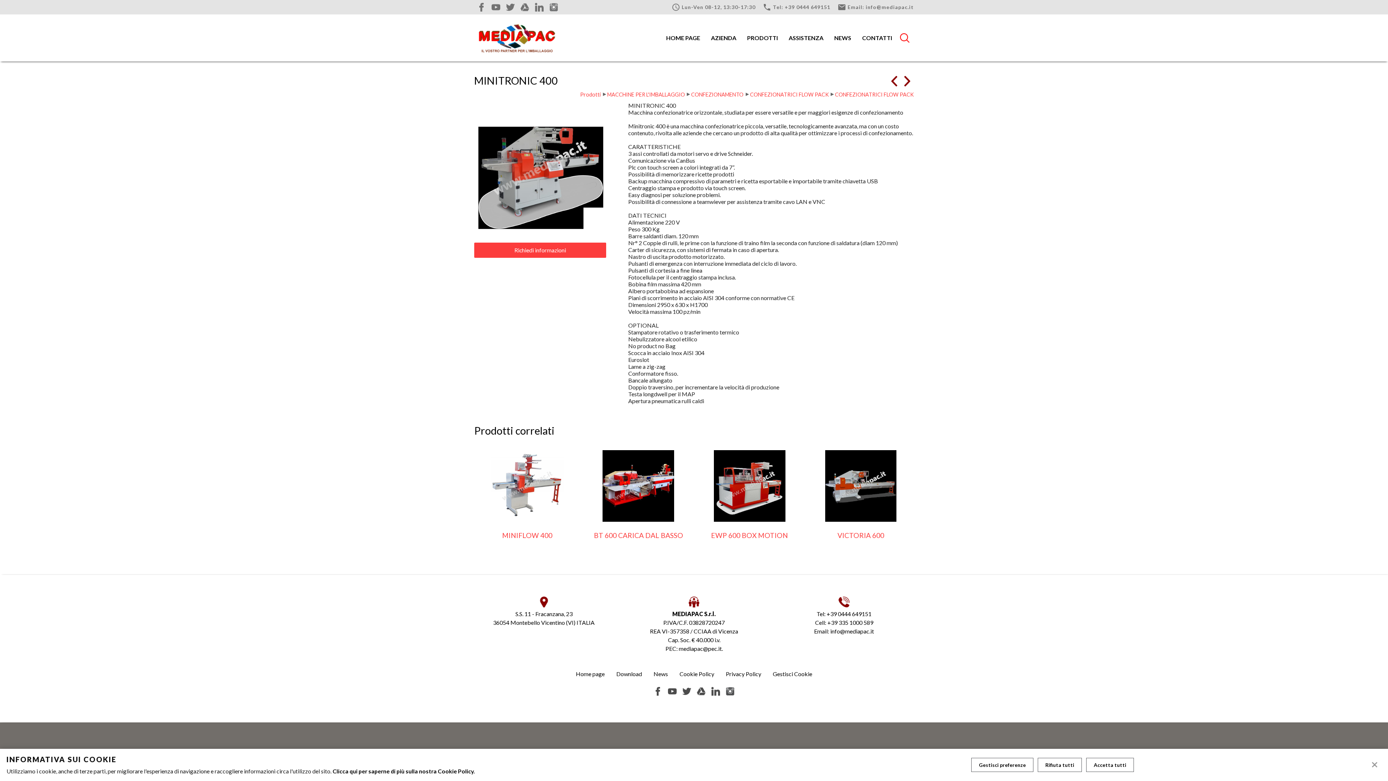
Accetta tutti (1110, 765)
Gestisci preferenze (1002, 765)
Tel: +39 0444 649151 (796, 7)
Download (629, 673)
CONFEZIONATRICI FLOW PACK (789, 94)
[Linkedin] (539, 7)
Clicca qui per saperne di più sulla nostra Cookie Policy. (404, 771)
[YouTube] (496, 7)
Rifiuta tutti (1059, 765)
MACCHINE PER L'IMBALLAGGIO (646, 94)
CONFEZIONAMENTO (717, 94)
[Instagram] (554, 7)
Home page (683, 37)
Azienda (723, 37)
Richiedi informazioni (540, 250)
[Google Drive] (525, 7)
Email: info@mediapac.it (875, 7)
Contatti (877, 37)
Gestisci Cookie (792, 673)
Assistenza (806, 37)
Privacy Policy (743, 673)
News (842, 37)
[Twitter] (510, 7)
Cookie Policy (697, 673)
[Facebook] (481, 7)
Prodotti (762, 37)
